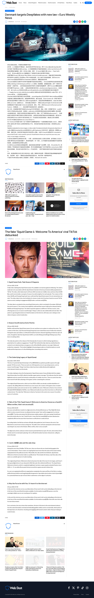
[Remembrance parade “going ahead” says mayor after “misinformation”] (71, 106)
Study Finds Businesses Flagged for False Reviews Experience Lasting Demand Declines (55, 550)
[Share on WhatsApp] (82, 21)
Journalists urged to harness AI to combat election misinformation (34, 195)
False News (69, 2)
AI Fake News (60, 2)
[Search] (83, 2)
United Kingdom (32, 2)
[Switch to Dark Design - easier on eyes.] (81, 2)
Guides (75, 2)
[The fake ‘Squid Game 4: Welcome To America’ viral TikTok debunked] (47, 260)
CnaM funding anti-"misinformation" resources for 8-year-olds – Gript (34, 214)
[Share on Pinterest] (80, 21)
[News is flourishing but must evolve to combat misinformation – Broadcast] (14, 205)
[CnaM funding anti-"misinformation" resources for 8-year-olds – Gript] (35, 205)
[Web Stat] (9, 3)
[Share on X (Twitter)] (77, 21)
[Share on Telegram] (85, 21)
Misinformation (42, 2)
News (25, 2)
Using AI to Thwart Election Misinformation (53, 195)
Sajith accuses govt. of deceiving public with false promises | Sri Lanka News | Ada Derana (34, 568)
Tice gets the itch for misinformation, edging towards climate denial (80, 180)
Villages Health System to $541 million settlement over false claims (35, 549)
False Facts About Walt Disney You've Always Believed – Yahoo (80, 160)
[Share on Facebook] (74, 21)
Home (20, 2)
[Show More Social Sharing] (88, 21)
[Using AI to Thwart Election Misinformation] (55, 187)
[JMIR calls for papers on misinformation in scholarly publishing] (14, 187)
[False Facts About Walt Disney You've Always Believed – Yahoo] (78, 152)
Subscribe (88, 2)
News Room (11, 21)
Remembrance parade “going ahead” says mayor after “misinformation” (81, 106)
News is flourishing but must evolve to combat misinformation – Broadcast (14, 214)
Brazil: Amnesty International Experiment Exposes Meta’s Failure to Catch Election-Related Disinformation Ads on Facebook (80, 139)
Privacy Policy (77, 208)
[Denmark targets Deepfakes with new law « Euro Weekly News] (47, 43)
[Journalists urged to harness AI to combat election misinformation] (35, 187)
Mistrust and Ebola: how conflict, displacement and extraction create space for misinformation (55, 214)
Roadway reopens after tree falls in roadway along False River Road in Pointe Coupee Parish (14, 568)
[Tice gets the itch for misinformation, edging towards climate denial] (78, 171)
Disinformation (52, 2)
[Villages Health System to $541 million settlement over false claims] (35, 542)
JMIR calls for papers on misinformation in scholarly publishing (12, 196)
